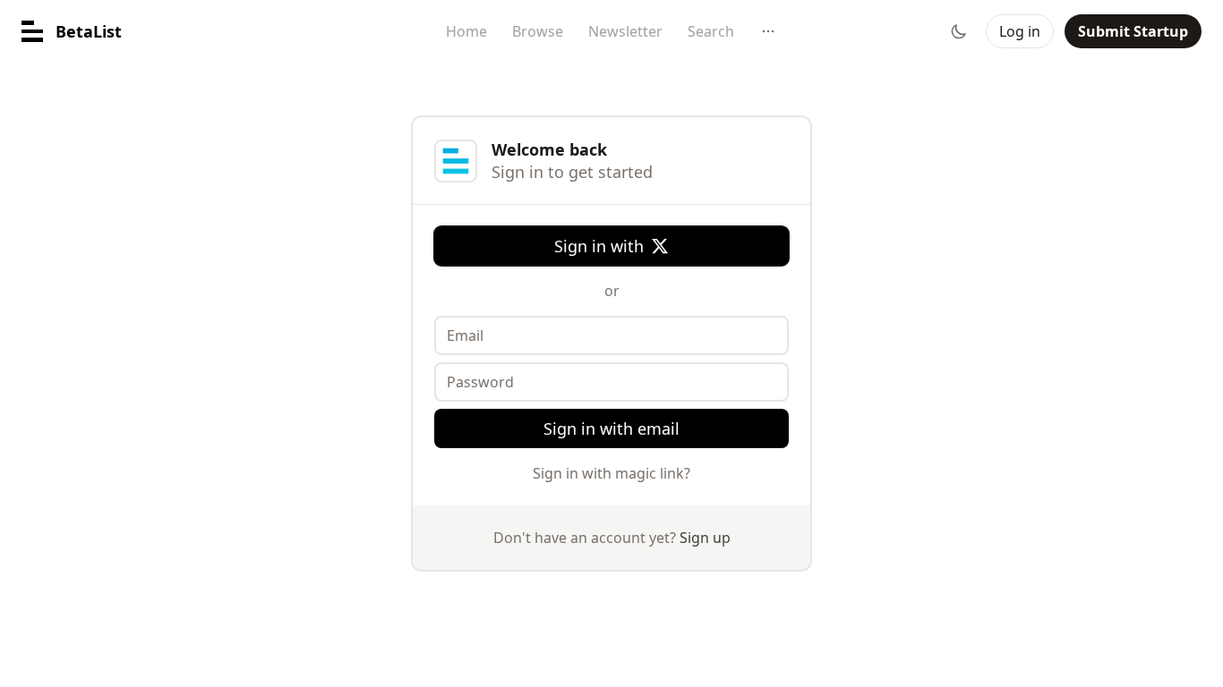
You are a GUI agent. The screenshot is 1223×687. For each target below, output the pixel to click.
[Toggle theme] (959, 31)
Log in (1019, 31)
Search (711, 31)
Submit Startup (1133, 31)
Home (466, 31)
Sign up (705, 537)
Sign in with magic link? (611, 473)
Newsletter (625, 31)
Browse (537, 31)
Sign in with (599, 246)
